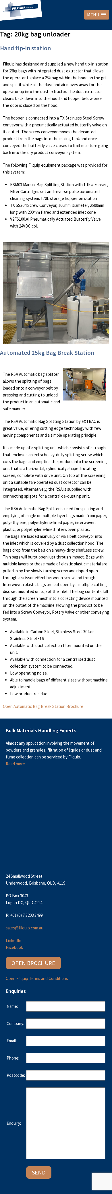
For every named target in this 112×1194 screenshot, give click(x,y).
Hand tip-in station (25, 48)
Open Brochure (33, 962)
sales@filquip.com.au (24, 928)
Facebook (14, 947)
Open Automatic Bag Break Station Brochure (43, 706)
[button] (96, 15)
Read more (15, 764)
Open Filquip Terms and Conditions (37, 978)
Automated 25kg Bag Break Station (47, 353)
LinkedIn (13, 940)
